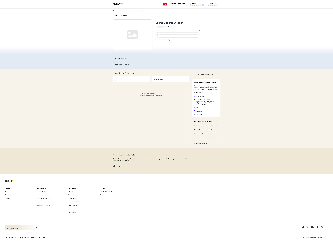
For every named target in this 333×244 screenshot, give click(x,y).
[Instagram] (322, 227)
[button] (131, 79)
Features (70, 191)
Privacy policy (22, 237)
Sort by (116, 78)
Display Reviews (72, 198)
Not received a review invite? (206, 74)
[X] (307, 227)
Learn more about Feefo (201, 143)
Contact (102, 194)
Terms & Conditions (10, 237)
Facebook (199, 111)
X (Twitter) (199, 114)
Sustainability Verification (44, 205)
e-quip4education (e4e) (137, 10)
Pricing (70, 208)
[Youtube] (312, 227)
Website (198, 108)
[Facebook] (303, 227)
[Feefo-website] (118, 4)
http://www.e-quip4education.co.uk (179, 4)
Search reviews (41, 194)
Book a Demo (72, 212)
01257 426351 (200, 96)
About (6, 191)
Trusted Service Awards (43, 198)
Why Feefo (8, 194)
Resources (8, 198)
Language (12, 226)
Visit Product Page (121, 64)
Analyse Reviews (72, 205)
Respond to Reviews (74, 201)
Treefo (38, 201)
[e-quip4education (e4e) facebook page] (114, 166)
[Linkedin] (317, 227)
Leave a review (41, 191)
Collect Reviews (72, 194)
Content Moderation (106, 191)
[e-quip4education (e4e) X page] (119, 166)
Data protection (32, 237)
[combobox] (131, 79)
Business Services (122, 10)
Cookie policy (42, 237)
